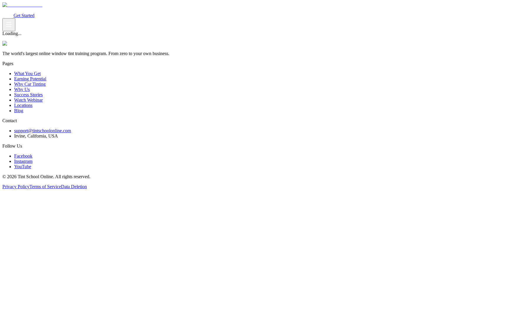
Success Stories (28, 94)
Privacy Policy (15, 186)
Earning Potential (45, 10)
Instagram (23, 161)
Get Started (24, 15)
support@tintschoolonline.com (42, 130)
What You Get (15, 10)
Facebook (23, 155)
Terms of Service (45, 186)
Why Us (100, 10)
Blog (18, 110)
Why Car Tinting (76, 10)
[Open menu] (8, 24)
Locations (23, 105)
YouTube (22, 166)
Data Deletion (74, 186)
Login (8, 15)
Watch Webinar (122, 10)
